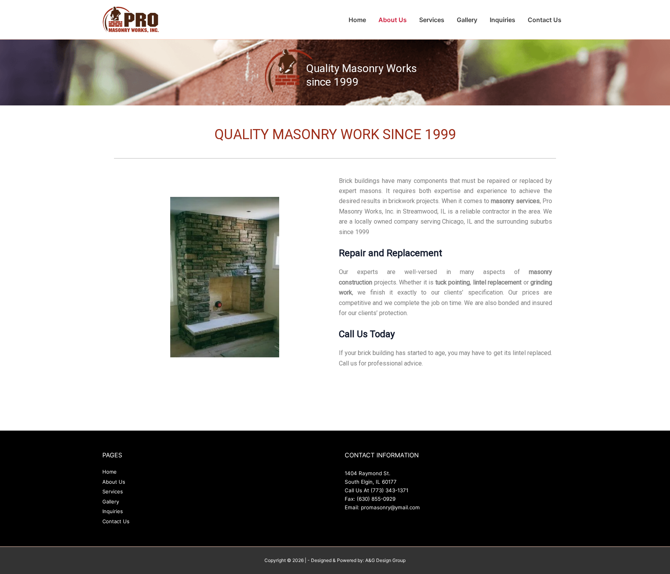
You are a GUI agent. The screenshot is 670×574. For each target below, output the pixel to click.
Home (357, 20)
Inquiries (502, 20)
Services (431, 20)
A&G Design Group (385, 560)
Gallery (467, 20)
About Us (392, 20)
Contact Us (544, 20)
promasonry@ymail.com (390, 507)
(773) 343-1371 (389, 490)
